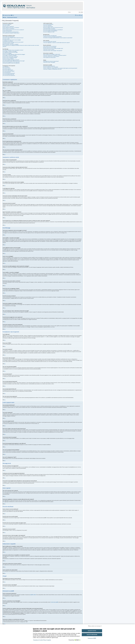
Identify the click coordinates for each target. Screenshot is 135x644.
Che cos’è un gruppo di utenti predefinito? (50, 30)
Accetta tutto (92, 630)
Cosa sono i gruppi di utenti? (48, 26)
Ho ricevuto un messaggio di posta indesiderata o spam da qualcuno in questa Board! (57, 37)
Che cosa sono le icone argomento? (9, 75)
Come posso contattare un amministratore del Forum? (52, 69)
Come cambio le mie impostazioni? (8, 36)
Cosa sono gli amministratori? (48, 24)
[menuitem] (12, 15)
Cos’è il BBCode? (6, 66)
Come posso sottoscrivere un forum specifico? (51, 56)
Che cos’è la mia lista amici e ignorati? (49, 41)
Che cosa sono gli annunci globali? (8, 71)
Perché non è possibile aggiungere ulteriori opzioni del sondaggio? (14, 54)
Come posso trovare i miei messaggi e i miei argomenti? (52, 50)
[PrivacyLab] (77, 640)
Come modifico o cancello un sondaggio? (10, 55)
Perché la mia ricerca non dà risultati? (49, 47)
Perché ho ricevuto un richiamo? (8, 58)
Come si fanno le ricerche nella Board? (49, 46)
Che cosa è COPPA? (6, 25)
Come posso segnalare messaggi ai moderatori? (11, 59)
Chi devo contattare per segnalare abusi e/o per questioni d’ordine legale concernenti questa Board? (60, 68)
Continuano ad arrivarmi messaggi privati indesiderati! (52, 36)
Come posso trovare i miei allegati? (49, 62)
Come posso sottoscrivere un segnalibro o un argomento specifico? (54, 55)
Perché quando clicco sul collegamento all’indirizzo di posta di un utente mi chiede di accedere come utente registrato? (21, 46)
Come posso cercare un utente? (48, 49)
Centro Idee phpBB (54, 602)
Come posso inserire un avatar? (8, 43)
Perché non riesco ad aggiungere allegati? (10, 57)
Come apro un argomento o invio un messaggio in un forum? (13, 50)
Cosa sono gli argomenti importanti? (9, 73)
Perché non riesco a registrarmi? (8, 26)
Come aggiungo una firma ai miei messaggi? (10, 52)
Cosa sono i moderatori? (47, 25)
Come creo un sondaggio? (7, 53)
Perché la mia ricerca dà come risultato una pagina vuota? (53, 48)
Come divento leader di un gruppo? (49, 28)
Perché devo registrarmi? (7, 24)
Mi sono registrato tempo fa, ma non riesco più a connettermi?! (13, 29)
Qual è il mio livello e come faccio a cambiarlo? (10, 44)
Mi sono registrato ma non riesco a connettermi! (11, 27)
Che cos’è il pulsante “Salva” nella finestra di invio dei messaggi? (14, 60)
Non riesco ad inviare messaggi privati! (49, 35)
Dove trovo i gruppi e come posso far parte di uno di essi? (53, 27)
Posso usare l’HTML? (6, 67)
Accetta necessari (92, 634)
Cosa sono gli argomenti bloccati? (8, 74)
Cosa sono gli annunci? (7, 72)
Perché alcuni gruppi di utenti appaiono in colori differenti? (53, 29)
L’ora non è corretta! (6, 38)
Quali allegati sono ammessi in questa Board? (51, 61)
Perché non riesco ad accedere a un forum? (10, 56)
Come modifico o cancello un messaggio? (10, 51)
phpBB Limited (33, 594)
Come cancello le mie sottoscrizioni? (49, 57)
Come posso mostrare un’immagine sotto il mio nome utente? (13, 42)
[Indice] (25, 6)
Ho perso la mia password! (7, 30)
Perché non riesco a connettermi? (8, 28)
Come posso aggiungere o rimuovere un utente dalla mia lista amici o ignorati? (56, 42)
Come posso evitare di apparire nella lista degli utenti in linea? (13, 37)
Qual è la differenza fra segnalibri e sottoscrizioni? (51, 54)
